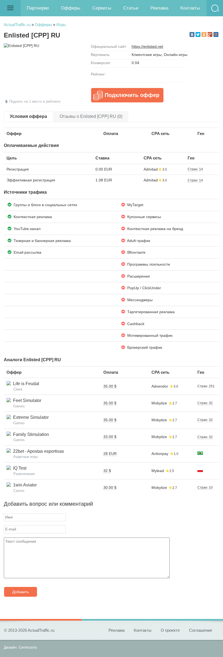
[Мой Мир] (215, 34)
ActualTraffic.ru (17, 24)
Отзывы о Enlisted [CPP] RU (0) (91, 116)
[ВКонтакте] (192, 34)
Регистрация (18, 169)
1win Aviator (24, 485)
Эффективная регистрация (31, 180)
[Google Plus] (209, 34)
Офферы (70, 8)
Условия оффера (28, 116)
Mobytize (159, 403)
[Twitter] (198, 34)
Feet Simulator (26, 400)
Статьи (130, 8)
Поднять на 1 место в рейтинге (34, 101)
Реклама (159, 8)
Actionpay (159, 453)
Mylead (157, 471)
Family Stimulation (30, 434)
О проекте (170, 630)
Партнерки (38, 8)
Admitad (151, 169)
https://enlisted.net (147, 46)
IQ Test (18, 468)
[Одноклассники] (204, 34)
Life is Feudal (25, 383)
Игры (61, 24)
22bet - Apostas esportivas (37, 451)
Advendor (159, 386)
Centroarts (28, 647)
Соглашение (200, 630)
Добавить (20, 592)
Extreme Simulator (30, 417)
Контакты (190, 8)
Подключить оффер (132, 95)
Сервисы (101, 8)
